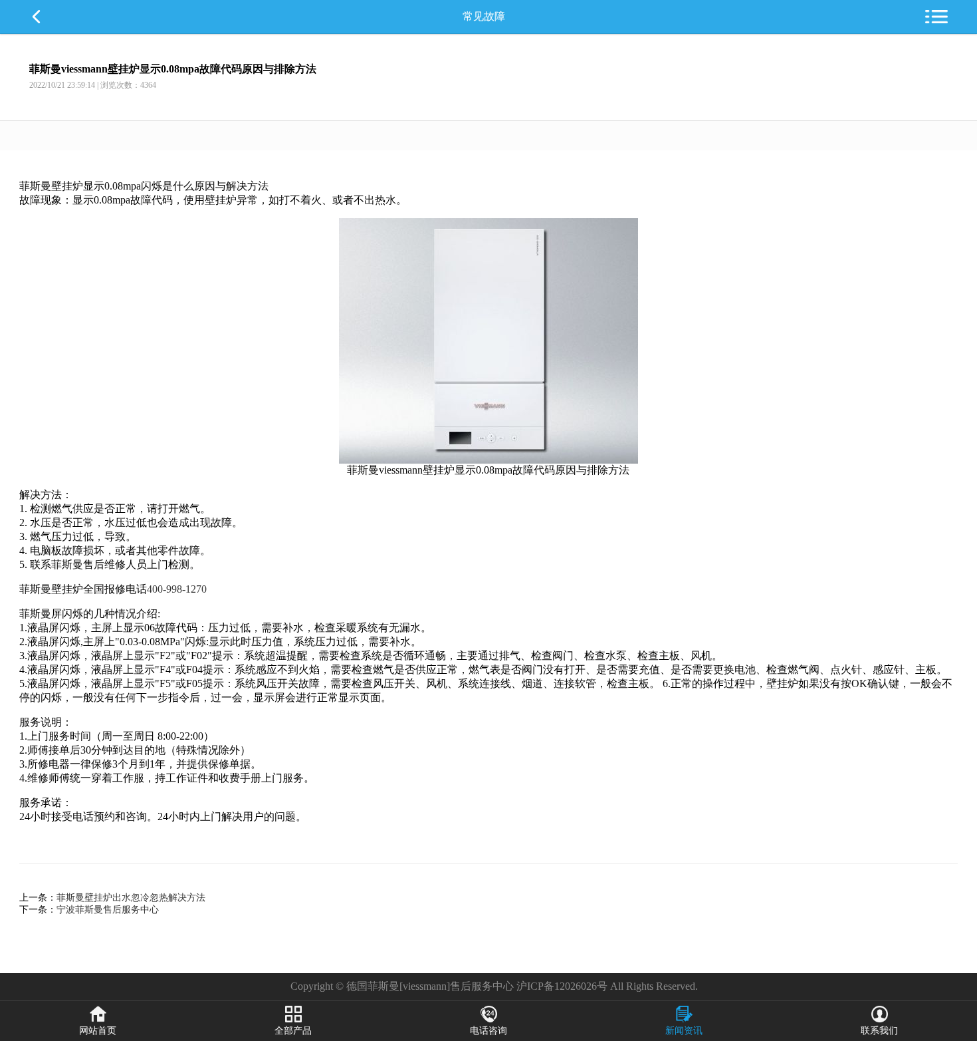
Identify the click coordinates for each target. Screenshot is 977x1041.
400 (155, 589)
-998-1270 (185, 589)
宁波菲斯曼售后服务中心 (107, 910)
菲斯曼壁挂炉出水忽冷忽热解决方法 (130, 898)
